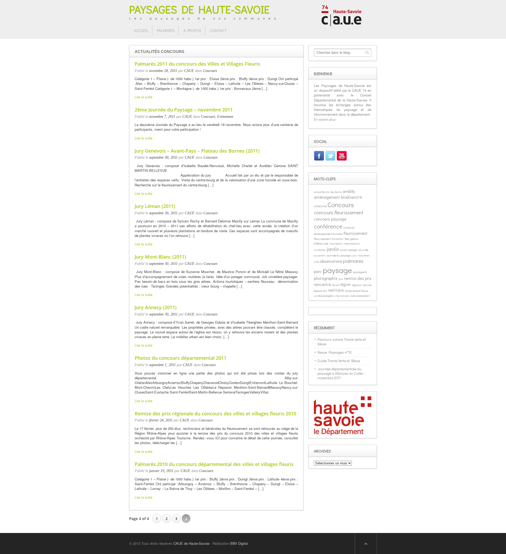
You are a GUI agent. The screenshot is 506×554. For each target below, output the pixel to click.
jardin (333, 249)
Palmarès (166, 30)
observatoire (331, 261)
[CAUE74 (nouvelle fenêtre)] (341, 15)
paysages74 (360, 272)
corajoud (348, 227)
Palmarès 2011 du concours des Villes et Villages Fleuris (197, 64)
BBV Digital (239, 543)
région (345, 284)
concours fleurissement (338, 212)
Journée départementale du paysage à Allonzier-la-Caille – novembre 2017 (341, 373)
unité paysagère (323, 296)
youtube (342, 156)
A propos (192, 30)
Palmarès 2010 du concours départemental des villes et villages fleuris (214, 464)
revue (335, 285)
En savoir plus (325, 119)
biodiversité (351, 197)
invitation (320, 250)
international (351, 243)
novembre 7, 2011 (162, 117)
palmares (353, 260)
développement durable (328, 234)
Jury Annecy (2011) (156, 307)
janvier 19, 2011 (161, 471)
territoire (336, 290)
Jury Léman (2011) (155, 206)
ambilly (349, 191)
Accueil (141, 30)
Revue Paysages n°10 (335, 352)
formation (338, 239)
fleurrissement (322, 239)
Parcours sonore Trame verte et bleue (342, 341)
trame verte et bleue (356, 291)
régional (357, 285)
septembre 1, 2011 (162, 365)
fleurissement (355, 233)
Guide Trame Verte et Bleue (339, 360)
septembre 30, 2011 (163, 157)
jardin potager (349, 250)
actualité (319, 192)
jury (354, 255)
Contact (218, 30)
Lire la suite (143, 96)
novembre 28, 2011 (163, 71)
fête (347, 239)
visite (352, 296)
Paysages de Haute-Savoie (199, 9)
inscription (335, 243)
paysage (337, 270)
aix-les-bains (334, 192)
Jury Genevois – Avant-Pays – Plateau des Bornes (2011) (197, 151)
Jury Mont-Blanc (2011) (160, 257)
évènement (363, 296)
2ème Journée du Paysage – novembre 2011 (184, 109)
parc (318, 271)
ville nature (341, 296)
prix (340, 279)
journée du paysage (339, 255)
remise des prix (357, 278)
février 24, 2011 (161, 420)
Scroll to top (366, 543)
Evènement (225, 117)
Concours (210, 71)
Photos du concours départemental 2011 (180, 358)
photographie (325, 278)
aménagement (327, 197)
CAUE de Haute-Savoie (191, 543)
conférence (328, 226)
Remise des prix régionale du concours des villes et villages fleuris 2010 (215, 413)
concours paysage (330, 219)
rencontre (322, 284)
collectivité (320, 206)
